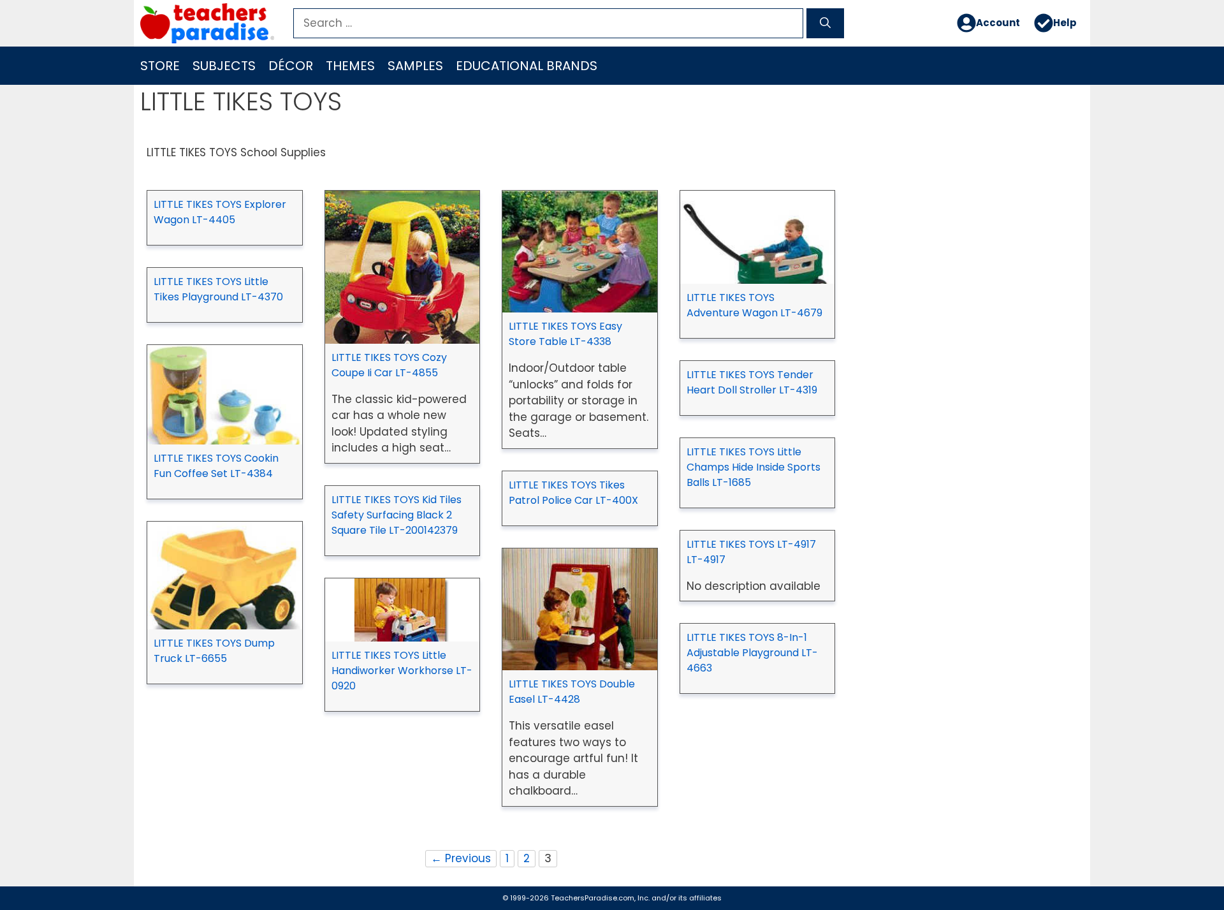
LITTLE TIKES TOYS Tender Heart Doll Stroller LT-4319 (752, 382)
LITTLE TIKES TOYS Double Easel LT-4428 (572, 692)
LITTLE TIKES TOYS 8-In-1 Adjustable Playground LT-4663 (752, 652)
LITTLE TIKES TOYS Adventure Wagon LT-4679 (754, 305)
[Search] (825, 23)
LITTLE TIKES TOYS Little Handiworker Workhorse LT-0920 (402, 670)
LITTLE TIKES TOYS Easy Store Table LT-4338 (565, 334)
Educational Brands (526, 66)
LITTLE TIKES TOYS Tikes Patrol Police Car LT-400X (573, 493)
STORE (160, 66)
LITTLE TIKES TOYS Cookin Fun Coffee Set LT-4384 (216, 466)
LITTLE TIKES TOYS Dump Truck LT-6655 (214, 651)
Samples (415, 66)
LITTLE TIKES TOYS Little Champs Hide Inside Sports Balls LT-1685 (753, 467)
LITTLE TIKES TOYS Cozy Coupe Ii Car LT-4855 (389, 365)
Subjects (224, 66)
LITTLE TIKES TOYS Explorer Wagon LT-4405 (220, 212)
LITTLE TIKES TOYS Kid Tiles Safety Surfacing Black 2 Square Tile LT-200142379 (397, 515)
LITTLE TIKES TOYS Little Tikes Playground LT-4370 (218, 289)
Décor (290, 66)
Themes (350, 66)
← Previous (461, 858)
